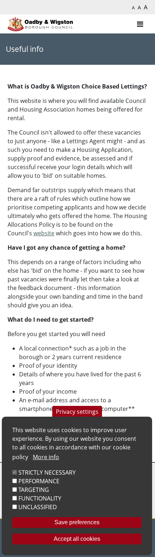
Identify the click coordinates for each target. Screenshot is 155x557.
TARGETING (33, 490)
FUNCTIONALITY (39, 498)
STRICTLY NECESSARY (47, 472)
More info (46, 457)
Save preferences (76, 522)
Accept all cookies (77, 539)
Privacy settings (77, 412)
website (44, 233)
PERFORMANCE (38, 481)
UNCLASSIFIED (37, 507)
